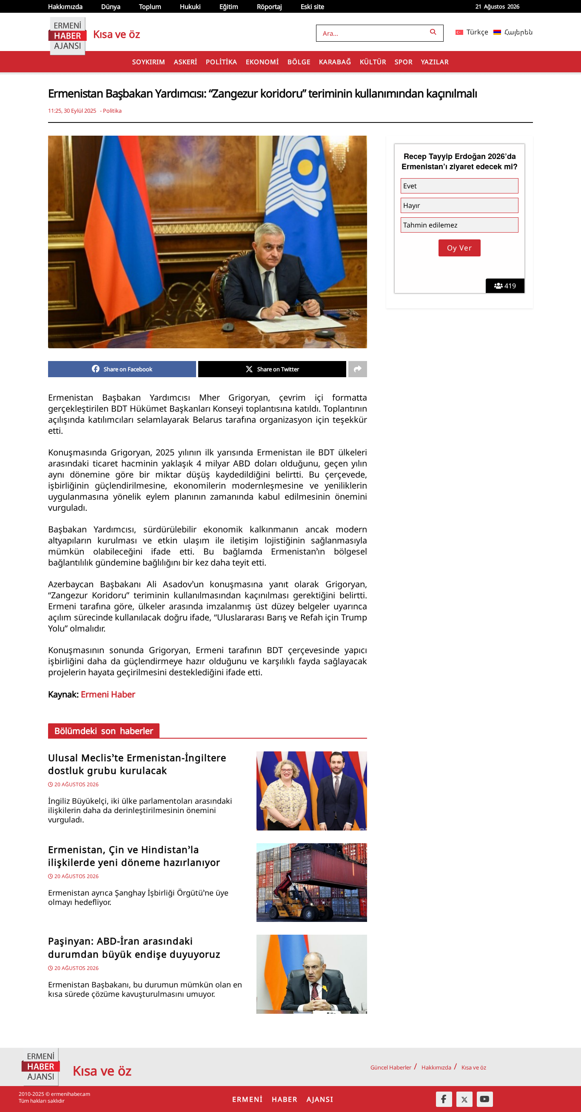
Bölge (299, 61)
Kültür (373, 61)
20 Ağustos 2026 (76, 784)
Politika (221, 61)
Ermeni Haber (108, 694)
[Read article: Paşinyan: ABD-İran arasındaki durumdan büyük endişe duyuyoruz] (311, 974)
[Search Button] (435, 31)
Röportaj (269, 6)
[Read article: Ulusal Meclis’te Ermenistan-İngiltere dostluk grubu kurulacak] (311, 790)
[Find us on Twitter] (464, 1099)
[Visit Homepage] (67, 32)
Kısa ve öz (473, 1067)
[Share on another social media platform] (357, 369)
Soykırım (148, 61)
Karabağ (335, 61)
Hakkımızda (65, 6)
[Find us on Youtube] (485, 1099)
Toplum (150, 6)
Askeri (185, 61)
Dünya (110, 6)
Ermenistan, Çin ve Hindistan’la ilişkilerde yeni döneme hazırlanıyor (134, 856)
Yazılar (435, 61)
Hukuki (190, 6)
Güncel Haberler (390, 1067)
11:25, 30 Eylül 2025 (72, 110)
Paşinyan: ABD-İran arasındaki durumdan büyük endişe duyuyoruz (134, 947)
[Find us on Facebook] (444, 1099)
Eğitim (228, 6)
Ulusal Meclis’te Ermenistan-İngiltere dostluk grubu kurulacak (137, 764)
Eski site (312, 6)
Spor (404, 61)
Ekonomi (262, 61)
